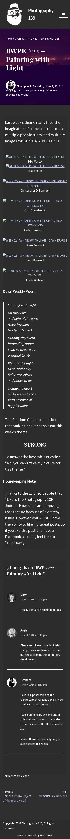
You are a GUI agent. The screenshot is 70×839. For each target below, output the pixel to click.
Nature (35, 90)
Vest (49, 90)
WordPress (46, 835)
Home (9, 38)
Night (43, 90)
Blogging (11, 90)
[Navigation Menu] (63, 14)
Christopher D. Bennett (29, 86)
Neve (20, 835)
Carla (20, 90)
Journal (19, 38)
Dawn (27, 90)
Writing (24, 94)
